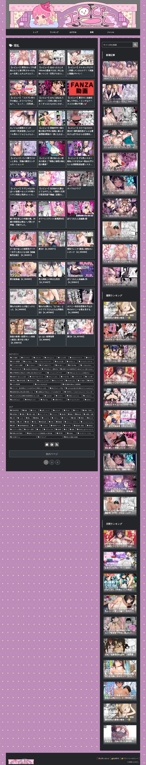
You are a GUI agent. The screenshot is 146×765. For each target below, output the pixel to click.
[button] (135, 44)
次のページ (52, 453)
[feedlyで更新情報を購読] (52, 444)
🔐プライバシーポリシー (129, 758)
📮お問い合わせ (103, 758)
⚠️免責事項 (115, 758)
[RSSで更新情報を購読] (57, 444)
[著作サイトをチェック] (47, 444)
